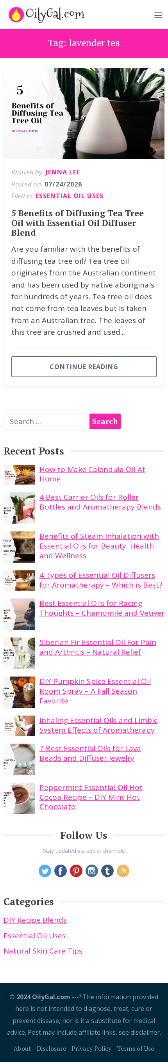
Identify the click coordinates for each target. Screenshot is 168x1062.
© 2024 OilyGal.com (39, 997)
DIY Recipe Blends (35, 920)
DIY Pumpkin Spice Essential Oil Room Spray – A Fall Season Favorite (95, 690)
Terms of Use (135, 1048)
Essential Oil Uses (70, 196)
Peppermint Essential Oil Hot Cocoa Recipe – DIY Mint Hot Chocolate (91, 797)
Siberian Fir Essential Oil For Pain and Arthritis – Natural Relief (97, 647)
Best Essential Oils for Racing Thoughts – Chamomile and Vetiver (101, 608)
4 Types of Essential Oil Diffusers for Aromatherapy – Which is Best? (100, 580)
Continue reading (84, 366)
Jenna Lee (63, 172)
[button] (158, 16)
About (22, 1048)
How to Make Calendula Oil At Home (92, 474)
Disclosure (51, 1048)
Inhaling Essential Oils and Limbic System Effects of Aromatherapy (98, 725)
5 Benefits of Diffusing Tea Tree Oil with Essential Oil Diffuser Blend (77, 222)
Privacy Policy (91, 1048)
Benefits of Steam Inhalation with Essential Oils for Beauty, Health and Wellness (99, 545)
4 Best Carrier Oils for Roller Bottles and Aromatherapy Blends (100, 502)
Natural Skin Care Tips (43, 951)
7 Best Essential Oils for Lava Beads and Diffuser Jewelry (90, 753)
